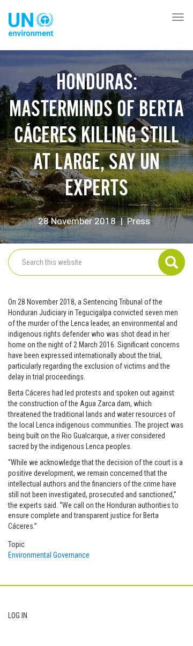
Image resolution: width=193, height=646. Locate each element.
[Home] (31, 25)
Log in (17, 615)
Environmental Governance (49, 555)
